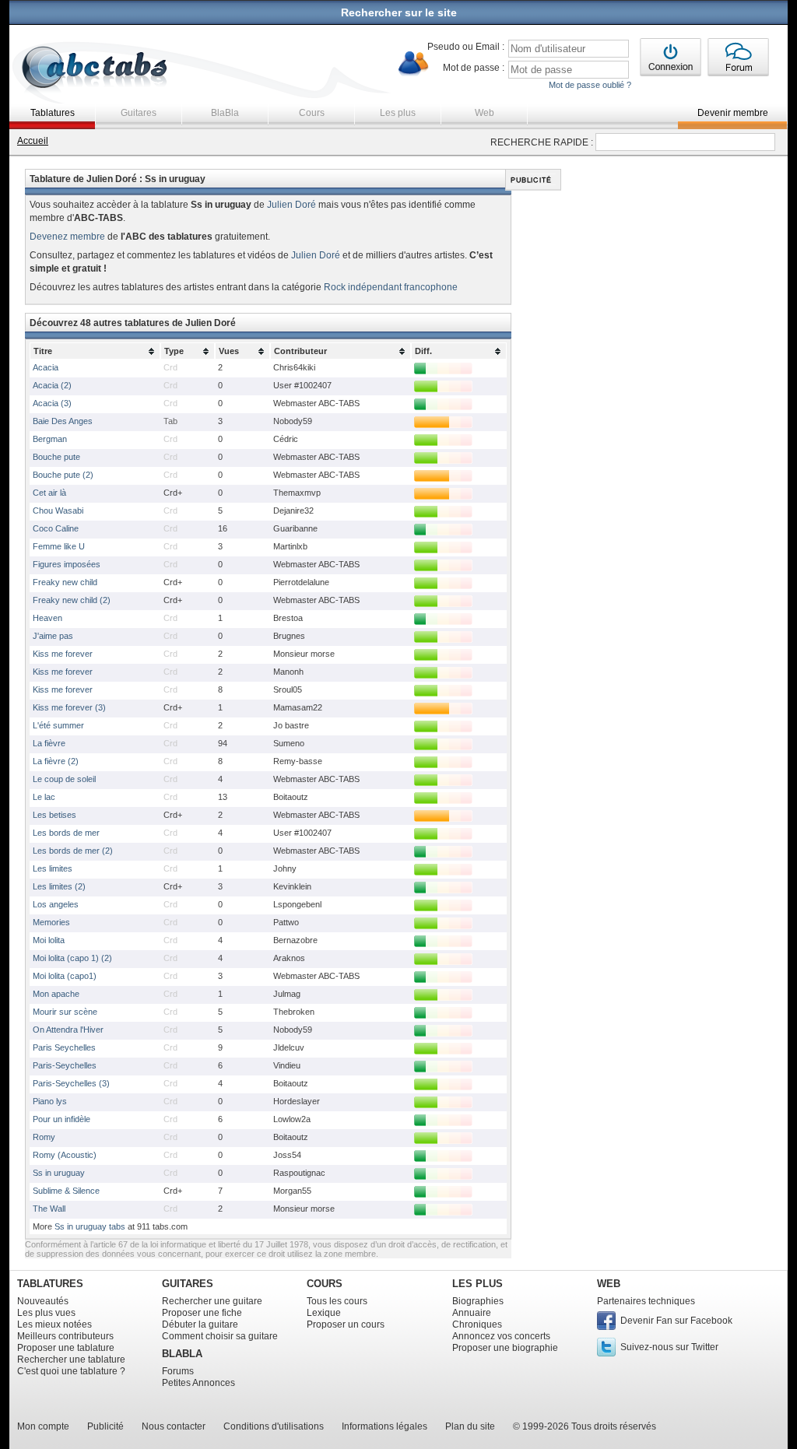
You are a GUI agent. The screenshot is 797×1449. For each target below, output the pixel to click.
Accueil (32, 140)
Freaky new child (65, 582)
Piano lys (50, 1101)
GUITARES (187, 1283)
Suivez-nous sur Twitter (669, 1347)
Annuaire (471, 1312)
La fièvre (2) (56, 761)
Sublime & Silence (66, 1190)
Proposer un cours (345, 1324)
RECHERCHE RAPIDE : (541, 142)
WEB (608, 1283)
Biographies (478, 1301)
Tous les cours (337, 1301)
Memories (51, 922)
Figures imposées (66, 564)
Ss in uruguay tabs (89, 1226)
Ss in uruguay (59, 1172)
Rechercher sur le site (399, 12)
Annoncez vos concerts (501, 1336)
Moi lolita (49, 940)
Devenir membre (732, 112)
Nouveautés (42, 1301)
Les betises (54, 814)
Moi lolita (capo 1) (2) (72, 958)
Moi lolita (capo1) (65, 976)
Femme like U (59, 546)
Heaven (47, 618)
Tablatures (52, 112)
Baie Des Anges (63, 421)
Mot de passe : (473, 67)
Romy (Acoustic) (65, 1155)
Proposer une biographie (505, 1347)
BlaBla (225, 112)
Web (484, 112)
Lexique (324, 1312)
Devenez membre (67, 236)
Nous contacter (173, 1426)
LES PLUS (477, 1283)
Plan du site (470, 1426)
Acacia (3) (52, 403)
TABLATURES (50, 1283)
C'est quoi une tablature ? (71, 1371)
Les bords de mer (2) (73, 850)
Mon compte (43, 1426)
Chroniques (477, 1324)
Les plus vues (46, 1312)
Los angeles (56, 904)
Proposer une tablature (65, 1347)
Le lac (44, 797)
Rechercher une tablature (71, 1359)
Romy (44, 1137)
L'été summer (58, 725)
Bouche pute (56, 456)
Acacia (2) (52, 385)
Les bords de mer (66, 832)
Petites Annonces (198, 1382)
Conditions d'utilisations (273, 1426)
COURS (324, 1283)
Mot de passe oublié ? (590, 84)
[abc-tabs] (95, 68)
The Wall (49, 1208)
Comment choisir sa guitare (220, 1336)
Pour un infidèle (61, 1119)
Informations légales (384, 1426)
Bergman (50, 439)
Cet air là (49, 492)
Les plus (398, 112)
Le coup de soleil (64, 779)
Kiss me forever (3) (69, 707)
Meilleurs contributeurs (65, 1336)
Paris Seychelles (64, 1047)
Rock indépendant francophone (391, 287)
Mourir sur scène (65, 1011)
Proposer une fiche (202, 1312)
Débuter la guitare (200, 1324)
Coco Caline (56, 528)
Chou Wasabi (58, 510)
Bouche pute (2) (63, 474)
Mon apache (56, 993)
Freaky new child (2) (72, 600)
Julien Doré (291, 204)
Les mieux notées (54, 1324)
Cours (312, 112)
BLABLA (182, 1354)
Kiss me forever (63, 653)
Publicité (105, 1426)
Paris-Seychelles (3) (71, 1083)
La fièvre (49, 743)
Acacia (45, 367)
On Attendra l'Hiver (68, 1029)
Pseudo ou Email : (465, 46)
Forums (178, 1371)
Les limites (52, 868)
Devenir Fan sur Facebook (676, 1320)
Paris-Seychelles (65, 1065)
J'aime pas (53, 635)
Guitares (138, 112)
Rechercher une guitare (212, 1301)
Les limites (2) (59, 886)
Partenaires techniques (646, 1301)
